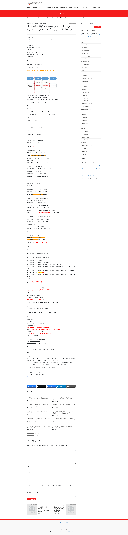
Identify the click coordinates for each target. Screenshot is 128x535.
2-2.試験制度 (85, 67)
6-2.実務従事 (85, 134)
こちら (47, 367)
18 (85, 175)
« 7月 (82, 185)
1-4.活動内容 (85, 58)
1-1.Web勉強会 (85, 50)
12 (88, 172)
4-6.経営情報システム (86, 100)
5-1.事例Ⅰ (84, 112)
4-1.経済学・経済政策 (86, 86)
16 (99, 172)
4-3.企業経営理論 (86, 92)
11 (85, 172)
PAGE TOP (124, 518)
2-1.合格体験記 (85, 64)
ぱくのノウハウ (38, 435)
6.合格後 (83, 128)
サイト (28, 479)
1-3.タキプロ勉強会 (86, 56)
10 (82, 172)
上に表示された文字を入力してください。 (37, 492)
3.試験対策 (83, 70)
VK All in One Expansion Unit (73, 531)
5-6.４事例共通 (85, 126)
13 (90, 172)
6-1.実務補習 (85, 131)
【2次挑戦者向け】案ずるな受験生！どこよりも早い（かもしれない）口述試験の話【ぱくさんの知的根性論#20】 (63, 420)
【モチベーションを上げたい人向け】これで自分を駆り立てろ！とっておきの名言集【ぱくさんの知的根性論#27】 (63, 398)
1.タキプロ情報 (84, 44)
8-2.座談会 (84, 151)
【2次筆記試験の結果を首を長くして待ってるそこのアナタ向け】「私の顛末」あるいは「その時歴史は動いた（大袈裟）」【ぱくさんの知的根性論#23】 (63, 412)
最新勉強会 (84, 47)
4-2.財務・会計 (85, 89)
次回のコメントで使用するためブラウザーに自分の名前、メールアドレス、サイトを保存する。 (51, 485)
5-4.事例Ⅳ (84, 120)
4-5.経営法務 (85, 98)
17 (82, 175)
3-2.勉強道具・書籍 (86, 75)
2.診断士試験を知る (85, 61)
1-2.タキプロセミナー (86, 53)
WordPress (57, 531)
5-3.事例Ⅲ (84, 117)
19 (88, 175)
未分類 (82, 42)
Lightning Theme (63, 531)
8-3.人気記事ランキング (87, 145)
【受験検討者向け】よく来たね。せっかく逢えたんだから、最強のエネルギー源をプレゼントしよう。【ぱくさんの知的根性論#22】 (38, 420)
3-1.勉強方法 (72, 23)
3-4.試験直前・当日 (86, 81)
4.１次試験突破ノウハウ (86, 84)
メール (29, 472)
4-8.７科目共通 (85, 106)
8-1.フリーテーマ (86, 148)
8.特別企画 (83, 142)
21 (93, 175)
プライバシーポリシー (64, 522)
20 (90, 175)
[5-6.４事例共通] (32, 506)
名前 (28, 466)
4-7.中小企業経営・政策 (87, 103)
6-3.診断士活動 (85, 137)
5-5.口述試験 (85, 123)
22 (96, 175)
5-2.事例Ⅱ (84, 114)
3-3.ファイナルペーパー (87, 78)
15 (96, 172)
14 (93, 172)
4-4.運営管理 (85, 95)
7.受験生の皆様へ (85, 139)
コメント (30, 448)
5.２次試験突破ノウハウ (86, 109)
